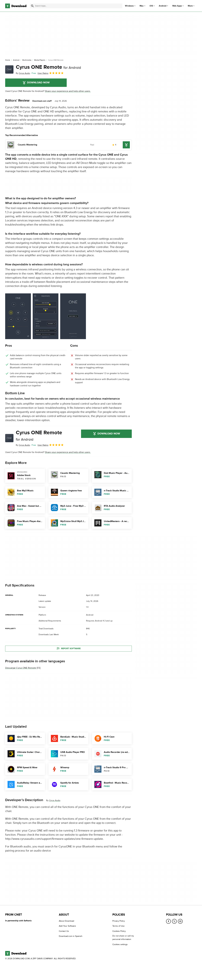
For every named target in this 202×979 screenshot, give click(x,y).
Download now (38, 82)
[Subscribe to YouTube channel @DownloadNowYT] (180, 921)
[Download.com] (15, 6)
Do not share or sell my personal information (123, 938)
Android (162, 6)
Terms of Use (118, 926)
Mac (142, 6)
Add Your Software (67, 926)
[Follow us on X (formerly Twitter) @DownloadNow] (174, 921)
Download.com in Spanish (70, 936)
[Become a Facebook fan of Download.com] (168, 921)
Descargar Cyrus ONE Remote (20, 667)
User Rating (43, 73)
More (190, 6)
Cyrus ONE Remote (48, 67)
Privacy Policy (118, 921)
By (23, 73)
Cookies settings (120, 944)
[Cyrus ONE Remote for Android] (9, 69)
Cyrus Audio (54, 800)
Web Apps (177, 6)
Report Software (71, 648)
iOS (151, 6)
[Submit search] (32, 6)
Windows (129, 6)
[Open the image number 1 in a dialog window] (45, 316)
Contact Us (64, 931)
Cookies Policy (119, 931)
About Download (66, 921)
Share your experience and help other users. (68, 91)
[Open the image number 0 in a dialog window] (18, 316)
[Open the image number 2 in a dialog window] (73, 316)
